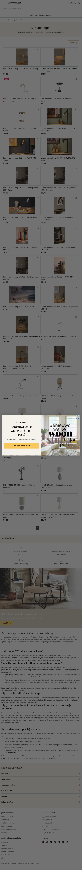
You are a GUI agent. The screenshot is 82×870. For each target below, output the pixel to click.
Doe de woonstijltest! (21, 446)
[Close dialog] (77, 417)
